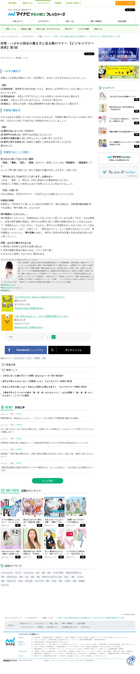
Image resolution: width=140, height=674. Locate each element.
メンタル (80, 577)
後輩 (73, 577)
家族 (32, 577)
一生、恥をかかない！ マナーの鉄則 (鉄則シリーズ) (40, 316)
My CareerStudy (105, 646)
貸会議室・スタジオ (73, 656)
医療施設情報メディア (40, 649)
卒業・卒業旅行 (67, 623)
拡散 (21, 577)
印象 (44, 358)
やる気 (54, 581)
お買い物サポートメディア (56, 649)
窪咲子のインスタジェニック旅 (52, 577)
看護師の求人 (47, 653)
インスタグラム (28, 572)
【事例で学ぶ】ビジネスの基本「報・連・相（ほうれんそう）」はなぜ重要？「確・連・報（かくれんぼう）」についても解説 (47, 394)
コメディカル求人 (59, 653)
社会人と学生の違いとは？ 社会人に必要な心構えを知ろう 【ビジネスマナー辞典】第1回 (44, 387)
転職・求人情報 (83, 637)
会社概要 (46, 660)
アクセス (53, 660)
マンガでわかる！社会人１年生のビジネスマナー (38, 297)
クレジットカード (6, 572)
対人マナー (69, 29)
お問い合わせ (86, 627)
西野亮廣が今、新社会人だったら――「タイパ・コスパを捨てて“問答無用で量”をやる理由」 (40, 418)
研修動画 (5, 290)
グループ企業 (79, 660)
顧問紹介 (129, 651)
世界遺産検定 (50, 646)
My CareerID (116, 646)
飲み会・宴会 (26, 29)
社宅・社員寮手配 (86, 656)
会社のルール (11, 581)
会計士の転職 (107, 651)
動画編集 (81, 581)
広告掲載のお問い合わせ (69, 627)
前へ (12, 337)
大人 (26, 577)
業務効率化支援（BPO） (51, 656)
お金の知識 (81, 623)
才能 (43, 572)
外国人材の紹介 (126, 653)
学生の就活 (37, 637)
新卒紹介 (71, 651)
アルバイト (118, 637)
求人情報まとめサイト (40, 644)
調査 (60, 581)
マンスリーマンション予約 (73, 649)
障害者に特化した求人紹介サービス (59, 639)
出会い (67, 577)
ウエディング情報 (39, 646)
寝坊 (2, 577)
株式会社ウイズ (7, 285)
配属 (2, 581)
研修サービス (37, 656)
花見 (37, 572)
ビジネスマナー (28, 36)
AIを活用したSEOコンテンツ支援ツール (95, 649)
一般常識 (37, 358)
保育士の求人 (82, 653)
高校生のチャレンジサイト (70, 644)
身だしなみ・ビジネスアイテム (48, 29)
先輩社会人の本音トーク (73, 572)
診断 (24, 525)
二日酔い (67, 581)
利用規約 (40, 627)
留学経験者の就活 (48, 637)
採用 (72, 660)
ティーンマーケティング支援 (88, 644)
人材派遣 (36, 651)
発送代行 (62, 656)
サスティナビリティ (63, 660)
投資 (74, 581)
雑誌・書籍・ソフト (127, 644)
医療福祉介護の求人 (100, 639)
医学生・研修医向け (70, 637)
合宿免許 (58, 3)
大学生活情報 (102, 644)
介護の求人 (102, 653)
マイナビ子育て (74, 646)
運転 (47, 581)
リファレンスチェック (100, 656)
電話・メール (11, 29)
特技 (38, 577)
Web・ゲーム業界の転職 (48, 651)
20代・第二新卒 (62, 651)
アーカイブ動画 (58, 572)
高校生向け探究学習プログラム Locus (56, 642)
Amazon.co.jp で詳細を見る (28, 308)
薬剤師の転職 (37, 653)
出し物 (20, 581)
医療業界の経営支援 (113, 653)
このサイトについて (27, 627)
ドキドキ (18, 572)
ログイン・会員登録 (126, 3)
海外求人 (92, 637)
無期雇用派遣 (93, 653)
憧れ (49, 572)
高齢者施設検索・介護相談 (116, 649)
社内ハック (98, 29)
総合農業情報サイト (62, 646)
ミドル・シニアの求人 (40, 639)
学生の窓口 (12, 3)
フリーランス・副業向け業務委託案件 (81, 639)
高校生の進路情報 (39, 642)
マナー (29, 358)
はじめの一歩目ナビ (73, 3)
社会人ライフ (6, 525)
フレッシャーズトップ (9, 36)
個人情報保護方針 (89, 660)
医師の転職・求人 (71, 653)
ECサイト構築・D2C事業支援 (90, 646)
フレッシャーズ (43, 3)
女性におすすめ (12, 577)
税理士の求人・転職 (118, 651)
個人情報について (52, 627)
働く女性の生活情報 (114, 644)
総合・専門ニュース (54, 644)
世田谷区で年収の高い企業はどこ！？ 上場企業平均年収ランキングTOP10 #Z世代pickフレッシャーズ (44, 443)
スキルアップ (39, 581)
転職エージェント (82, 651)
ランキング (4, 585)
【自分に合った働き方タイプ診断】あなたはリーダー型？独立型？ (33, 376)
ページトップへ (129, 614)
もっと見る (47, 481)
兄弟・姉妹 (28, 581)
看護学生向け (59, 637)
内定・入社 (53, 623)
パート (126, 637)
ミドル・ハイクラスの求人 (105, 637)
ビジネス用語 (84, 29)
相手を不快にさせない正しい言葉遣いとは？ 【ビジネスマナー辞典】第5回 (37, 381)
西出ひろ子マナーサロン (11, 287)
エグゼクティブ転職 (94, 651)
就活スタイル (28, 3)
